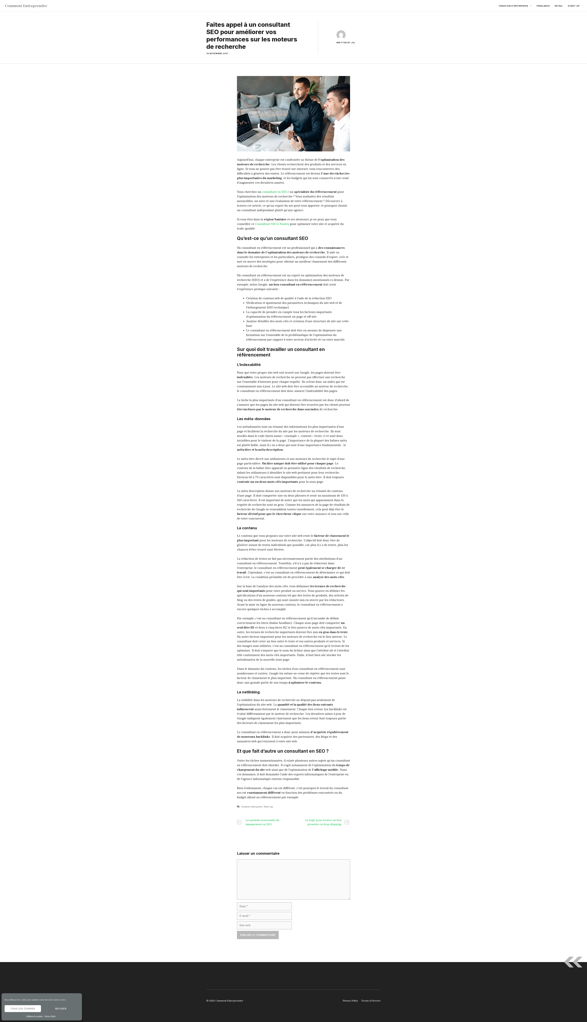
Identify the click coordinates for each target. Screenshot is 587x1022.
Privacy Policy (50, 1016)
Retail (559, 6)
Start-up (574, 6)
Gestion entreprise (251, 806)
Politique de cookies (34, 1016)
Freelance (543, 6)
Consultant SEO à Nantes (272, 224)
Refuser (60, 1008)
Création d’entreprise (513, 6)
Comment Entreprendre (26, 5)
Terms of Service (371, 1000)
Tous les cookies (22, 1008)
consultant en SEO (274, 192)
